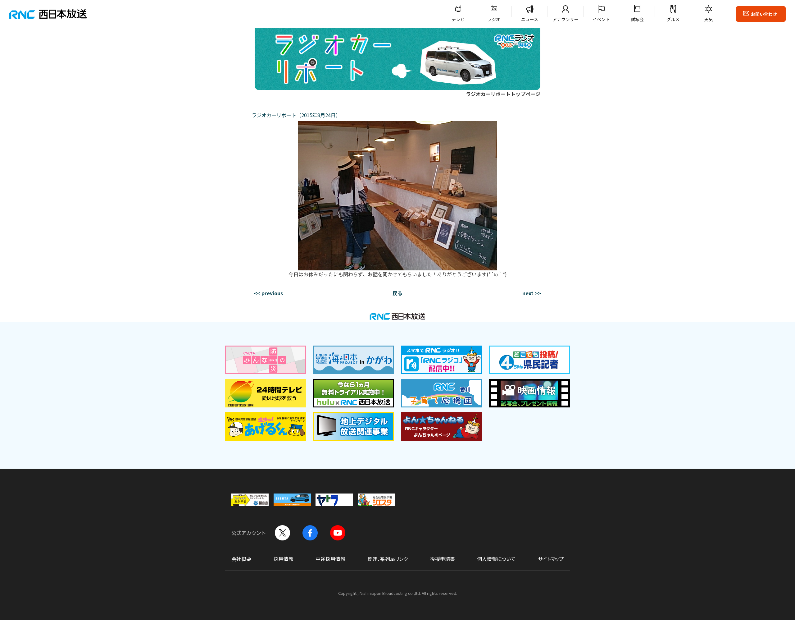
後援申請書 (442, 559)
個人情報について (496, 559)
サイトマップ (551, 559)
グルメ (672, 19)
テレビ (458, 19)
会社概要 (241, 559)
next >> (531, 293)
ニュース (529, 19)
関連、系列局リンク (388, 559)
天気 (708, 19)
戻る (397, 293)
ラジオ (493, 19)
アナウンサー (565, 19)
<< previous (268, 293)
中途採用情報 (330, 559)
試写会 (637, 19)
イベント (601, 19)
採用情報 (283, 559)
